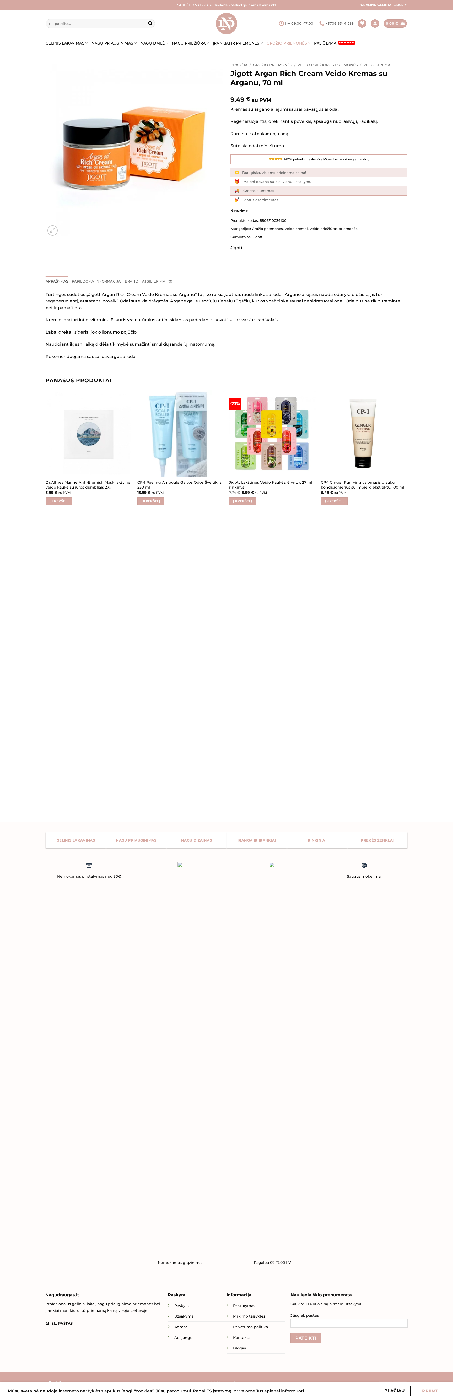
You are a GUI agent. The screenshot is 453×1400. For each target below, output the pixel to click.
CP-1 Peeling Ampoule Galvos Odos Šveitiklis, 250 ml (179, 485)
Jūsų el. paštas (304, 1315)
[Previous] (46, 606)
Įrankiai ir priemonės (236, 43)
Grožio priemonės (287, 43)
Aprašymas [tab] (57, 281)
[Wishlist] (362, 23)
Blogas (239, 1348)
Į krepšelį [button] (59, 501)
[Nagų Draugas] (226, 23)
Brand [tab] (131, 281)
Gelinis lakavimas (65, 43)
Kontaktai (242, 1337)
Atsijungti (183, 1337)
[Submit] (150, 23)
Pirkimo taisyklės (249, 1316)
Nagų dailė (153, 43)
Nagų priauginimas (112, 43)
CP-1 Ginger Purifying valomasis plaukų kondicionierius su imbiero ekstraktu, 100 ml (362, 485)
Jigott (257, 237)
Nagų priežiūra (189, 43)
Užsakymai (184, 1316)
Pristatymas (244, 1305)
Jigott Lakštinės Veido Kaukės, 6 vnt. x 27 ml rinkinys (270, 485)
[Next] (407, 606)
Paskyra (181, 1305)
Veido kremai (377, 65)
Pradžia (238, 65)
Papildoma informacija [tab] (96, 281)
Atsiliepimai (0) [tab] (157, 281)
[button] (375, 23)
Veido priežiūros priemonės (328, 65)
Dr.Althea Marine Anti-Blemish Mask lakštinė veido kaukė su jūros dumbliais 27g (88, 485)
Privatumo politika (250, 1327)
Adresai (181, 1327)
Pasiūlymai (325, 43)
